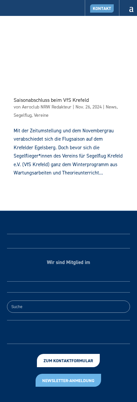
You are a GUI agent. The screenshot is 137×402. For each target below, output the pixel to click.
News (111, 107)
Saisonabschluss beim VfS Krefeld (51, 100)
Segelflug (23, 115)
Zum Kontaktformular (68, 361)
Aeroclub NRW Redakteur (46, 107)
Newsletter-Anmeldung (68, 380)
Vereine (41, 115)
